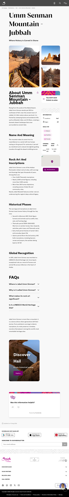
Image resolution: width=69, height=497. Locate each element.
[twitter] (15, 485)
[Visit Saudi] (6, 459)
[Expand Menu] (65, 3)
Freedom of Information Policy (49, 494)
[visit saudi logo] (5, 3)
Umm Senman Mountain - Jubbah (27, 8)
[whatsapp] (3, 485)
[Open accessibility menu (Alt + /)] (54, 3)
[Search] (60, 3)
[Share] (37, 92)
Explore (18, 373)
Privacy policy (36, 494)
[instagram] (11, 485)
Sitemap (61, 494)
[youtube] (19, 485)
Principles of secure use (12, 494)
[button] (62, 486)
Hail (16, 8)
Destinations (11, 8)
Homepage (4, 8)
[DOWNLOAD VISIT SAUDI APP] (8, 435)
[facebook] (7, 485)
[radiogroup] (16, 407)
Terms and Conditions (25, 494)
